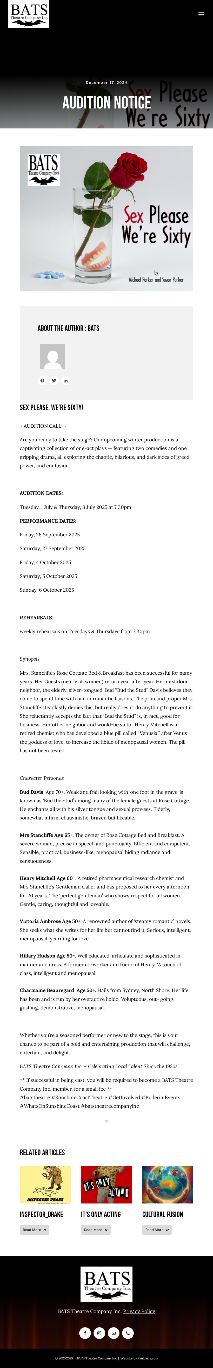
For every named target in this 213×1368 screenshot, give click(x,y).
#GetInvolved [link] (124, 1097)
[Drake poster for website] (45, 1168)
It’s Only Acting (101, 1214)
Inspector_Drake (41, 1214)
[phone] (128, 1333)
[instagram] (99, 1333)
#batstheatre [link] (35, 1097)
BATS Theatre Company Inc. (97, 1358)
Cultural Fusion (162, 1214)
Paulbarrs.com (148, 1358)
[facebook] (85, 1333)
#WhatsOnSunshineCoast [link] (49, 1106)
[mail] (113, 1333)
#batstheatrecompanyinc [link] (110, 1106)
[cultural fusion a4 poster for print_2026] (167, 1168)
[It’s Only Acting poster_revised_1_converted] (106, 1168)
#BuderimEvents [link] (160, 1097)
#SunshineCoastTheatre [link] (79, 1097)
